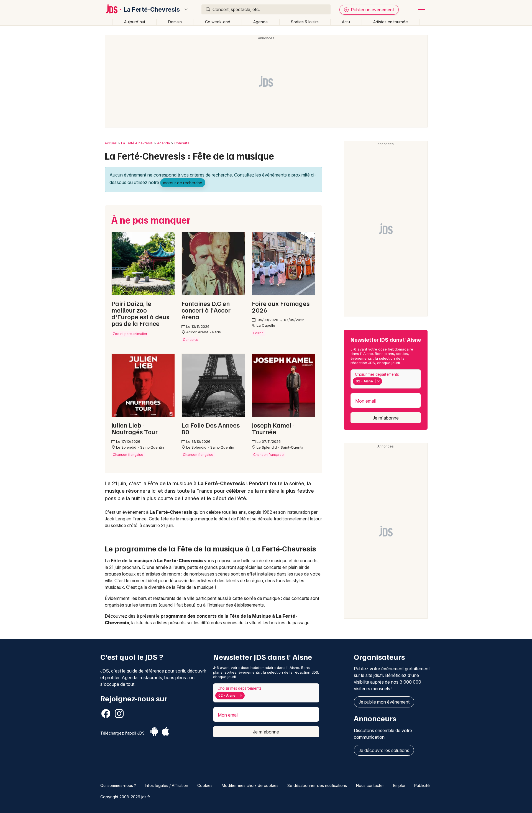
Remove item (378, 381)
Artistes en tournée (390, 21)
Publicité (422, 785)
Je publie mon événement (384, 702)
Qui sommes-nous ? (118, 785)
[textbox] (384, 381)
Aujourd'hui (134, 21)
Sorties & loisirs (305, 21)
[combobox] (386, 378)
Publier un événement (372, 9)
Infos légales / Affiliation (166, 785)
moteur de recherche (182, 182)
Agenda (260, 21)
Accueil (111, 143)
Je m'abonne (386, 418)
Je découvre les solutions (384, 750)
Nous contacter (370, 785)
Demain (175, 21)
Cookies (205, 785)
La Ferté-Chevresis (152, 9)
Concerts (181, 143)
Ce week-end (217, 21)
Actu (346, 21)
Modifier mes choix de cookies (250, 785)
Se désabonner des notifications (317, 785)
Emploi (399, 785)
